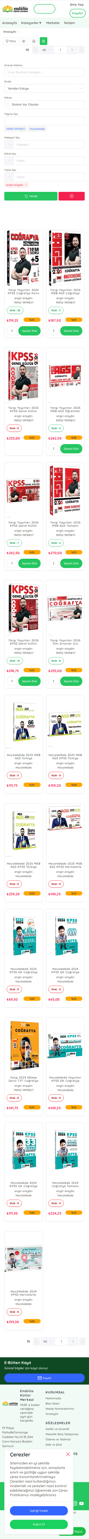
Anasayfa (9, 23)
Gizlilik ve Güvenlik (57, 1429)
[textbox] (44, 121)
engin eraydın (23, 298)
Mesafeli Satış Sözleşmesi (62, 1434)
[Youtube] (81, 1503)
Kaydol (77, 13)
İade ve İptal (54, 1444)
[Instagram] (75, 1503)
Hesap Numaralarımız (60, 1408)
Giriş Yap (77, 4)
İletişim (69, 23)
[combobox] (44, 121)
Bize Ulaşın (53, 1403)
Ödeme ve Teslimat (58, 1439)
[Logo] (15, 9)
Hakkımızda (53, 1398)
